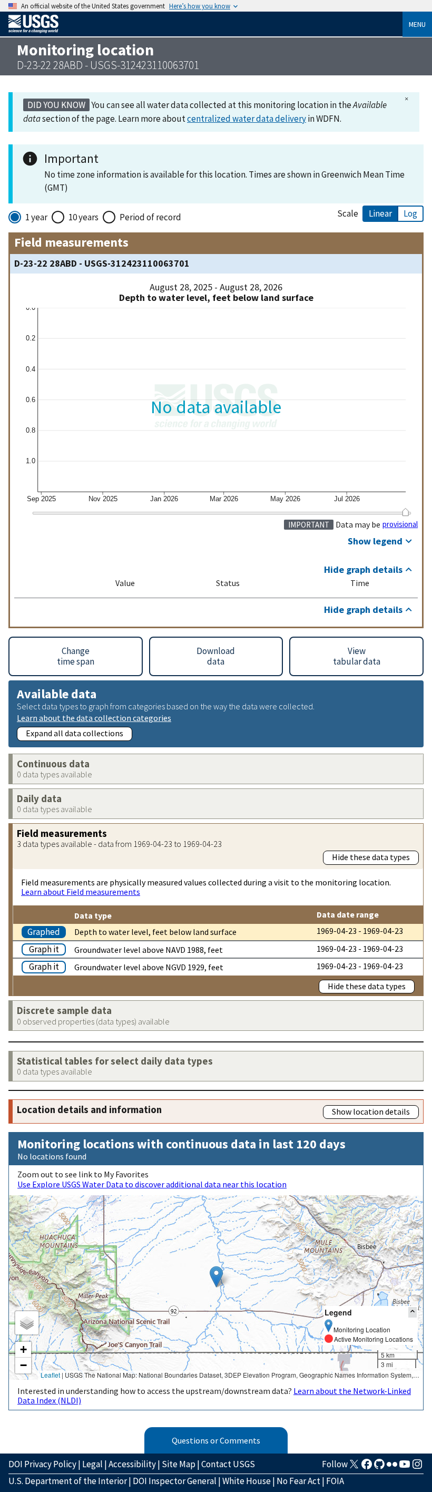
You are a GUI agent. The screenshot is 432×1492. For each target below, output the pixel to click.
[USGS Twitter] (354, 1467)
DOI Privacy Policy (42, 1464)
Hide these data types (371, 857)
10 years (83, 217)
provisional (400, 524)
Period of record (150, 217)
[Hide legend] (412, 1312)
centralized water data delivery (246, 118)
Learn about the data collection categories (94, 718)
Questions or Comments (216, 1440)
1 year (36, 217)
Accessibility (132, 1464)
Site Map (178, 1464)
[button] (216, 1277)
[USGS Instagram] (417, 1467)
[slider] (405, 511)
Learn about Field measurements (80, 891)
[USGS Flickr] (392, 1467)
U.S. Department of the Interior (67, 1481)
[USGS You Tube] (404, 1467)
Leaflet (50, 1374)
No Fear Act (298, 1481)
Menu (417, 24)
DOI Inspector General (175, 1481)
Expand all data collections (74, 733)
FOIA (335, 1481)
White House (246, 1481)
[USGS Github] (379, 1467)
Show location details (371, 1111)
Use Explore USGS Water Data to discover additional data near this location (152, 1184)
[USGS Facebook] (366, 1467)
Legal (92, 1464)
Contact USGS (228, 1464)
